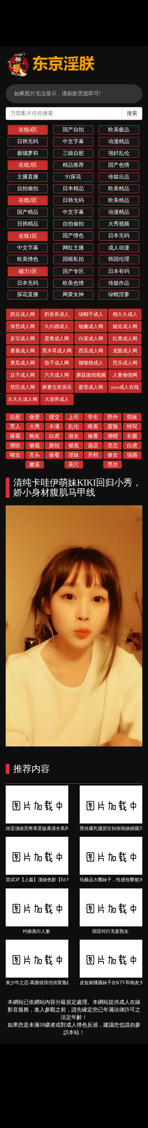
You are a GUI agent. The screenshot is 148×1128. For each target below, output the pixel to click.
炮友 (34, 436)
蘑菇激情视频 (91, 375)
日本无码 (118, 235)
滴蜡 (112, 436)
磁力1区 (28, 271)
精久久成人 (125, 314)
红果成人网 (125, 338)
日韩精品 (27, 224)
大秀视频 (118, 224)
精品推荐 (73, 165)
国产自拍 (73, 130)
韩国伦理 (118, 259)
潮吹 (15, 445)
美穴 (73, 464)
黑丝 (112, 464)
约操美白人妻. (37, 931)
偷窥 (34, 445)
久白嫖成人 (56, 326)
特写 (132, 426)
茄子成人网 (56, 363)
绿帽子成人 (91, 314)
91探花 (73, 177)
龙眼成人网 (125, 350)
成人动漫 (118, 248)
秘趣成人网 (91, 326)
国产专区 (73, 271)
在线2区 (28, 200)
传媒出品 (118, 177)
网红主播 (73, 248)
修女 (112, 455)
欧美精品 (118, 188)
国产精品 (27, 212)
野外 (112, 417)
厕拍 (54, 445)
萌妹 (132, 417)
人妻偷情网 (125, 375)
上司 (73, 417)
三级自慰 (73, 153)
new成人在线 (125, 387)
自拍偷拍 (27, 188)
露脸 (112, 426)
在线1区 (28, 236)
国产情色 (73, 235)
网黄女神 (73, 294)
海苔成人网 (22, 326)
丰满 (54, 426)
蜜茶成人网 (91, 387)
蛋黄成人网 (56, 338)
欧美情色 (27, 259)
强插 (132, 455)
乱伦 (73, 426)
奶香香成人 (56, 314)
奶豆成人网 (22, 314)
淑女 (73, 436)
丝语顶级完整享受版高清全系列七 (40, 828)
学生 (93, 417)
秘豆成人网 (125, 326)
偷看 (93, 436)
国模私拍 (73, 259)
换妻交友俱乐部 (57, 388)
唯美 (93, 426)
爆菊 (15, 436)
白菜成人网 (91, 338)
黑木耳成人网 (57, 350)
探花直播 (27, 294)
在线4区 (28, 130)
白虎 (54, 436)
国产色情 (118, 165)
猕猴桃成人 (91, 363)
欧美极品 (118, 130)
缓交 (54, 417)
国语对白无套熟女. (111, 931)
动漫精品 (118, 141)
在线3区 (28, 165)
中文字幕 (73, 141)
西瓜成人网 (91, 350)
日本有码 (118, 271)
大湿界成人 (56, 399)
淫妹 (73, 455)
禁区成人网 (22, 387)
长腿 (132, 436)
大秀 (34, 426)
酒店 (93, 445)
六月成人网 (56, 375)
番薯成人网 (22, 350)
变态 (112, 445)
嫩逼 (34, 464)
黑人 (15, 426)
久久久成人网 (23, 399)
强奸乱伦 (118, 153)
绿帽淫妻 (118, 294)
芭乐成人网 (125, 363)
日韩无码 (27, 141)
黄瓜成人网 (22, 363)
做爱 (34, 417)
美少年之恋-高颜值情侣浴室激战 (38, 982)
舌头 (34, 455)
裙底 (73, 445)
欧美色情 (73, 283)
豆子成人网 (22, 375)
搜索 (132, 113)
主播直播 (27, 177)
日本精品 (73, 188)
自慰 (15, 417)
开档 (93, 455)
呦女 (15, 455)
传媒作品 (118, 283)
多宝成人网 (22, 338)
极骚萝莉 (27, 153)
